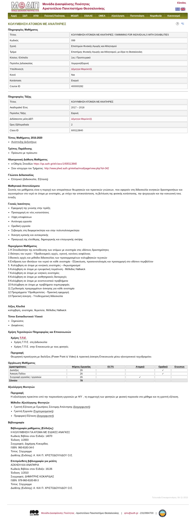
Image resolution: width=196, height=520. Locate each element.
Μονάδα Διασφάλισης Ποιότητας (57, 513)
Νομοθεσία (156, 16)
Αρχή (14, 16)
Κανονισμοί (173, 16)
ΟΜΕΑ (102, 16)
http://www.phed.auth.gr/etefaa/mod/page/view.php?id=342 (76, 168)
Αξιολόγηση (117, 16)
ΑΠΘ (35, 16)
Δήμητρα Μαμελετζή (81, 69)
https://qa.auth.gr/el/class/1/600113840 (55, 163)
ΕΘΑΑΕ (88, 16)
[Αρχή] (25, 10)
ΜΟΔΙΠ (74, 16)
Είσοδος (181, 3)
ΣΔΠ (25, 16)
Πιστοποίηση (137, 16)
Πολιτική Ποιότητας (54, 16)
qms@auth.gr (131, 513)
